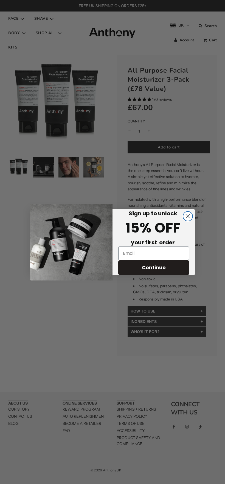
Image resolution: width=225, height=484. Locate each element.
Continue (154, 267)
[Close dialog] (188, 216)
